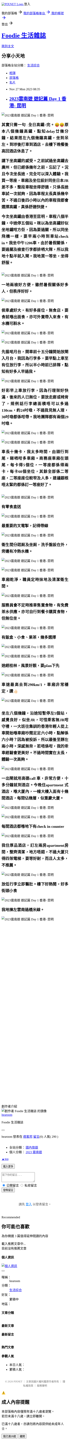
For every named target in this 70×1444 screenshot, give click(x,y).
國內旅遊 (32, 1147)
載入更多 (8, 1166)
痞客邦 (27, 1136)
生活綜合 (33, 65)
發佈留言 (8, 1190)
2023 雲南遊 (34, 1152)
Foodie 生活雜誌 (24, 35)
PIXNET (18, 1381)
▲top (5, 1159)
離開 (22, 1436)
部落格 (14, 77)
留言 (36, 1136)
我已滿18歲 (9, 1436)
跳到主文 (8, 46)
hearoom (7, 1114)
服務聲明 (42, 1385)
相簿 (12, 73)
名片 (12, 82)
